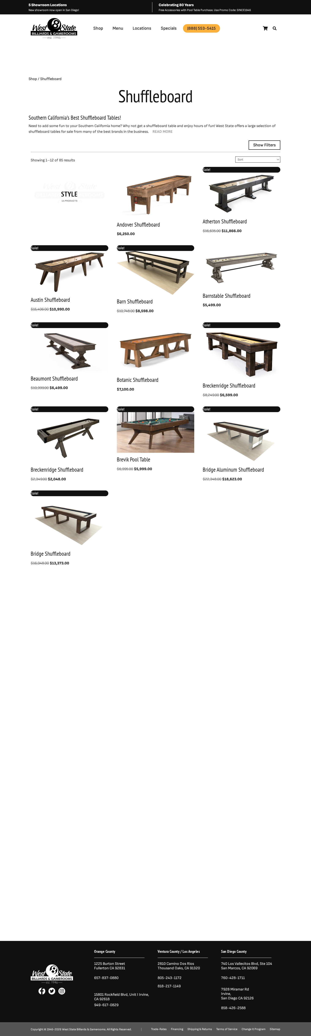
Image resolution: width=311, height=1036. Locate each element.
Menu (118, 28)
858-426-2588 (233, 1008)
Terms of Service (226, 1029)
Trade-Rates (159, 1029)
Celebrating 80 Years (176, 5)
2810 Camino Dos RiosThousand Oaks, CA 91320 (179, 965)
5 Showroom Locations (48, 5)
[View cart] (265, 28)
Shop (98, 28)
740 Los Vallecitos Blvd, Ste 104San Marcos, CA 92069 (246, 965)
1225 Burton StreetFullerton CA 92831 (109, 965)
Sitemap (275, 1029)
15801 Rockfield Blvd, (111, 994)
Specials (169, 28)
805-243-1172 (170, 978)
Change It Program (254, 1029)
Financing (177, 1029)
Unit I (133, 994)
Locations (142, 28)
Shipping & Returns (199, 1029)
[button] (274, 28)
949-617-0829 (106, 1005)
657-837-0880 (106, 978)
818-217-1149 (169, 986)
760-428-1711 (233, 978)
